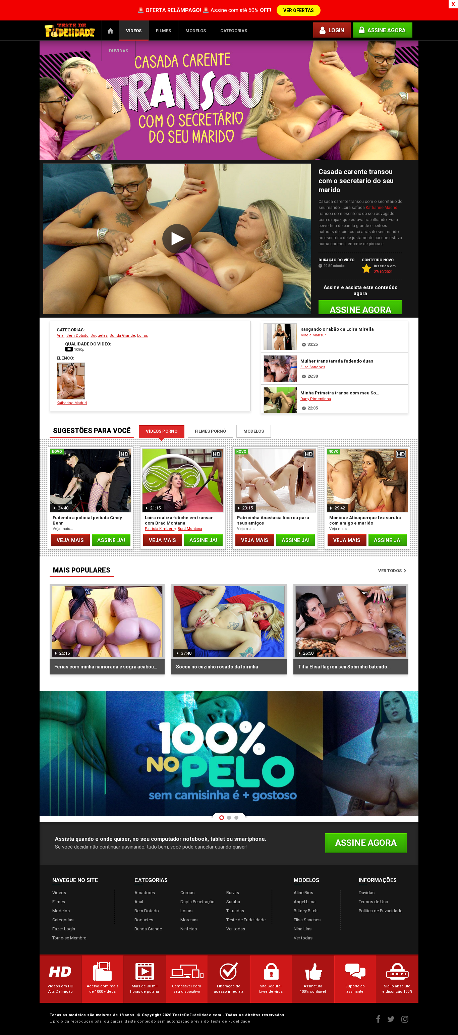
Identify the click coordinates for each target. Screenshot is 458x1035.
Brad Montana (190, 529)
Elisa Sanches (312, 367)
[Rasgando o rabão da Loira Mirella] (280, 337)
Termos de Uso (373, 901)
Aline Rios (303, 892)
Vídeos (133, 30)
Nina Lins (302, 928)
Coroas (187, 892)
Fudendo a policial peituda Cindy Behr (87, 520)
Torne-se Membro (69, 937)
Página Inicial (110, 30)
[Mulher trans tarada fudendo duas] (280, 369)
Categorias (233, 30)
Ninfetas (188, 928)
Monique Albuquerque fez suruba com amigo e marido (365, 520)
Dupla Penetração (197, 901)
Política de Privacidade (380, 910)
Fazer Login (63, 928)
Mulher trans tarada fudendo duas (336, 361)
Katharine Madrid (381, 207)
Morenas (188, 919)
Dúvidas (118, 50)
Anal (60, 335)
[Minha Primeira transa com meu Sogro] (280, 400)
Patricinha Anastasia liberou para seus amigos (273, 520)
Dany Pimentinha (315, 399)
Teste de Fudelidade (246, 919)
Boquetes (99, 335)
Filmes (163, 30)
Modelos (195, 30)
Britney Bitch (306, 910)
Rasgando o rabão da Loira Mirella (337, 329)
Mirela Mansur (313, 335)
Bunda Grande (122, 335)
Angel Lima (305, 901)
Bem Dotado (77, 335)
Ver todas (235, 928)
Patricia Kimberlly (160, 529)
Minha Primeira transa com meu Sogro (341, 392)
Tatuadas (235, 910)
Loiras (142, 335)
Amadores (144, 892)
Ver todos (390, 570)
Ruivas (232, 892)
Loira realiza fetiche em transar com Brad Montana (179, 520)
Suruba (233, 901)
